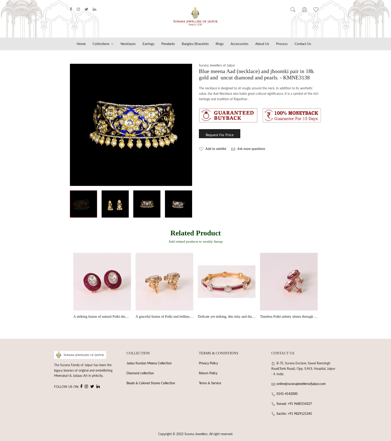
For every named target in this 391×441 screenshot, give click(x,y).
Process (282, 44)
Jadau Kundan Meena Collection (149, 363)
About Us (262, 44)
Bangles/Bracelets (195, 44)
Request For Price (220, 135)
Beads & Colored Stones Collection (150, 383)
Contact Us (303, 44)
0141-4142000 (287, 394)
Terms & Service (210, 383)
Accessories (239, 44)
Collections (101, 44)
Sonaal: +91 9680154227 (294, 403)
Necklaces (128, 44)
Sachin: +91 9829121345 (294, 413)
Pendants (168, 44)
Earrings (149, 44)
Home (81, 44)
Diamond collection (140, 373)
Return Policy (208, 373)
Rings (220, 44)
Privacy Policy (208, 363)
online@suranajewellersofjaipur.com (301, 384)
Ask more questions (250, 149)
